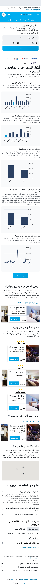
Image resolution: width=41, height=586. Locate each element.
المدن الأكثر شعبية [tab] (20, 529)
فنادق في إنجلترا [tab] (33, 538)
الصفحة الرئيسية (34, 579)
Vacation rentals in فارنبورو (30, 547)
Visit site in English (33, 9)
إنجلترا (11, 579)
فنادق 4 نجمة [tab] (10, 533)
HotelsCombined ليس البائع (29, 563)
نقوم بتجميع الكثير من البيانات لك (28, 567)
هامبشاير (26, 583)
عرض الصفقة (15, 319)
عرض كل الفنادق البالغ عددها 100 (28, 303)
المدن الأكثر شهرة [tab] (33, 533)
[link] (20, 275)
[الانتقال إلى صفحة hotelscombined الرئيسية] (27, 14)
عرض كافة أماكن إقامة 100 (30, 421)
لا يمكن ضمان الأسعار (33, 558)
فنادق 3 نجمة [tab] (21, 533)
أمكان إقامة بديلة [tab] (33, 529)
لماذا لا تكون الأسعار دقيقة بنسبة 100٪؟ (25, 570)
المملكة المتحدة (24, 579)
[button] (2, 9)
